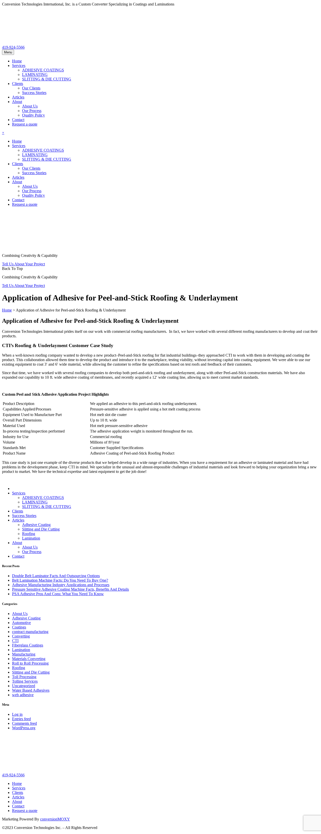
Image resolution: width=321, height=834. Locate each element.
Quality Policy (33, 115)
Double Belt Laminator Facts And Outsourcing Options (56, 576)
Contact (18, 120)
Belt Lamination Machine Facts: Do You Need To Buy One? (60, 580)
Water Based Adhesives (30, 690)
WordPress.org (23, 728)
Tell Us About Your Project (23, 264)
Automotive (21, 622)
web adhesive (23, 695)
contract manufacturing (30, 632)
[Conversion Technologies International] (39, 43)
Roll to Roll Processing (30, 663)
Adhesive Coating (36, 525)
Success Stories (34, 92)
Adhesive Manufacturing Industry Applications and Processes (60, 585)
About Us (30, 106)
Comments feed (24, 723)
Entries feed (21, 719)
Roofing (28, 534)
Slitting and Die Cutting (41, 529)
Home (17, 61)
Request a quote (24, 124)
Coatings (19, 627)
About (17, 101)
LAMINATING (35, 74)
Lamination (31, 538)
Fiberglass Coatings (27, 645)
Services (18, 65)
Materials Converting (28, 659)
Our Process (31, 111)
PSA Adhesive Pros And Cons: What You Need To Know (58, 594)
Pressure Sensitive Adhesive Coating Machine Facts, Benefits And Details (70, 589)
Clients (17, 83)
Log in (17, 714)
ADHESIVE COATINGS (43, 70)
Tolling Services (25, 681)
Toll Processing (24, 677)
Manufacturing (23, 654)
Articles (18, 97)
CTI (15, 641)
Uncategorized (23, 686)
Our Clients (31, 88)
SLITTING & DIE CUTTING (46, 79)
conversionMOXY (55, 819)
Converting (21, 636)
